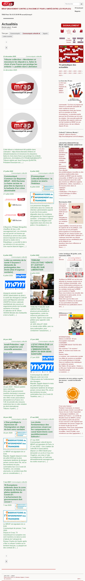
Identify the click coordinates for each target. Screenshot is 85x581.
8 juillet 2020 (42, 198)
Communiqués (15, 33)
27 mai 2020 (42, 439)
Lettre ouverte (7, 36)
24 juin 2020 (15, 374)
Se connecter (7, 578)
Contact (27, 577)
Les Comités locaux (68, 40)
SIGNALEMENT (71, 25)
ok (81, 4)
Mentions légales (20, 577)
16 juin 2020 (15, 445)
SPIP (78, 578)
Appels (45, 33)
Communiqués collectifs (31, 33)
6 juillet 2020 (15, 285)
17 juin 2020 (42, 368)
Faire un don (74, 40)
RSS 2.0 (13, 577)
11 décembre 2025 (22, 109)
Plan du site (7, 577)
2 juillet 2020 (42, 293)
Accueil (3, 28)
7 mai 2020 (15, 515)
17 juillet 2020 (15, 208)
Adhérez (62, 38)
